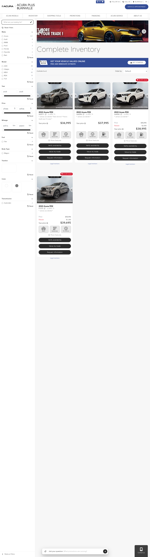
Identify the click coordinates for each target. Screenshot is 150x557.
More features (55, 140)
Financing (96, 16)
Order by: (118, 71)
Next (144, 31)
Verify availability (54, 145)
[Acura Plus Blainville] (18, 6)
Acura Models (12, 16)
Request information (55, 158)
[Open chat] (45, 551)
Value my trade (55, 151)
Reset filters (8, 27)
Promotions (75, 16)
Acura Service (117, 16)
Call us (127, 2)
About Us (138, 16)
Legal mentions (54, 163)
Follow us (115, 2)
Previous (41, 31)
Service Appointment (137, 7)
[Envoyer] (105, 551)
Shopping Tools (54, 16)
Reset (31, 57)
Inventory (33, 16)
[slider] (3, 96)
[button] (38, 95)
